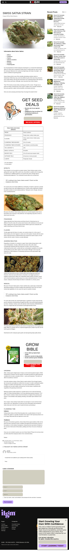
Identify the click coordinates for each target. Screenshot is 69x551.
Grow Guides (15, 525)
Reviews (3, 529)
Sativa (21, 440)
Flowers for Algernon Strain (10, 443)
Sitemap (3, 530)
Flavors (9, 58)
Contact (3, 524)
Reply (6, 461)
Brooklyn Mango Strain (9, 442)
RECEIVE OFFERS (33, 122)
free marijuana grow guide (17, 332)
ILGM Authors (4, 527)
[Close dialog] (65, 520)
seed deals (18, 91)
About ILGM (4, 525)
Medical (9, 61)
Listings (13, 529)
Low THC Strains (15, 440)
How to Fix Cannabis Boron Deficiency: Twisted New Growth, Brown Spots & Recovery (59, 18)
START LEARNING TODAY (52, 546)
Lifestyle (14, 527)
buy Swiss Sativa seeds (22, 180)
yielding (24, 426)
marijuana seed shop (12, 182)
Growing (9, 63)
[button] (5, 2)
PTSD (35, 287)
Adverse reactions (12, 59)
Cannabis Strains (7, 440)
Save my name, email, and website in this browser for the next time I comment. (22, 497)
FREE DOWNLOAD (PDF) (33, 365)
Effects (9, 54)
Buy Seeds (63, 2)
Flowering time (11, 64)
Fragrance (9, 56)
